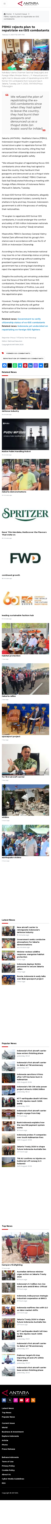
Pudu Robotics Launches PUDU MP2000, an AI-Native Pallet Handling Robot (25, 450)
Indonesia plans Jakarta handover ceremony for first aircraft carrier (24, 775)
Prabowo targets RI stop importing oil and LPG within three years (30, 1358)
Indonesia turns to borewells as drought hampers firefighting (22, 1263)
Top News (7, 1226)
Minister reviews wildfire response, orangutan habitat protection (25, 654)
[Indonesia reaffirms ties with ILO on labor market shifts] (8, 1311)
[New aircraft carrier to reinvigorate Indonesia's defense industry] (25, 394)
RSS (4, 1483)
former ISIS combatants (18, 353)
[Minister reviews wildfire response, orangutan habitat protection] (25, 638)
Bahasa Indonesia (10, 1457)
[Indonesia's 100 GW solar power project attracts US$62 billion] (8, 1090)
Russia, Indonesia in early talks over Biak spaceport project (22, 735)
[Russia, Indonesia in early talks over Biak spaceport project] (25, 719)
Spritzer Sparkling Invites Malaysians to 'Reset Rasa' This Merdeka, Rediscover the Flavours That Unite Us (25, 532)
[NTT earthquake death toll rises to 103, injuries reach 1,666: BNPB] (8, 1102)
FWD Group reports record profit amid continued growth (21, 573)
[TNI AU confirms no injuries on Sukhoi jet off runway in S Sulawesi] (8, 1162)
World (4, 1427)
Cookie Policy (8, 1470)
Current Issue (21, 14)
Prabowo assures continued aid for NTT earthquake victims (22, 856)
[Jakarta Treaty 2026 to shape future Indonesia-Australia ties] (8, 1150)
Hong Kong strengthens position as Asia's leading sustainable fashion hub (23, 614)
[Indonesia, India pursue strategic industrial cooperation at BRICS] (8, 1299)
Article (5, 1440)
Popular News (9, 1043)
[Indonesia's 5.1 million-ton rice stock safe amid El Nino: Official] (8, 1287)
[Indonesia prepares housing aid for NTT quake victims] (25, 800)
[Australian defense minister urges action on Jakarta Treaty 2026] (8, 1275)
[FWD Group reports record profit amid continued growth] (25, 558)
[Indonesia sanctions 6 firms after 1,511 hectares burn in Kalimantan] (8, 1078)
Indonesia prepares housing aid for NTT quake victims (25, 815)
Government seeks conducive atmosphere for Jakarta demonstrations (25, 490)
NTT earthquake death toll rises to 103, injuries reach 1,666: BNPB (32, 1101)
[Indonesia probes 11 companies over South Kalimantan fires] (8, 1138)
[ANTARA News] (28, 3)
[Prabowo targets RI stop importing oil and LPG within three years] (8, 1359)
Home (9, 14)
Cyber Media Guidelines (13, 1479)
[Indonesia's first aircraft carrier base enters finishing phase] (8, 1054)
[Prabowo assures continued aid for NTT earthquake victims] (25, 840)
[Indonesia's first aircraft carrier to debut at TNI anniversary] (8, 1066)
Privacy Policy (8, 1466)
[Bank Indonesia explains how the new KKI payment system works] (8, 1126)
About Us (6, 1474)
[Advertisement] (25, 890)
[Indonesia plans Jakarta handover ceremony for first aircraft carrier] (25, 759)
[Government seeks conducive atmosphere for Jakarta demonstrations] (25, 474)
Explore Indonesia (10, 1436)
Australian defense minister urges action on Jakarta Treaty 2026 (31, 1274)
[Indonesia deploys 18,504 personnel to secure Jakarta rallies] (25, 679)
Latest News (8, 920)
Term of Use (7, 1461)
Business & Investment (13, 1432)
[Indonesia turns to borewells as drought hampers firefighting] (25, 1247)
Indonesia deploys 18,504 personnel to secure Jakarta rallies (25, 694)
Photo (5, 1445)
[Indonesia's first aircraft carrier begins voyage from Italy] (8, 1114)
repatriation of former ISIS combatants (23, 358)
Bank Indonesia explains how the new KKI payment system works (31, 1125)
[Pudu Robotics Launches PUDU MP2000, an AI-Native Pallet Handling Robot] (25, 434)
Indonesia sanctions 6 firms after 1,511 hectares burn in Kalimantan (30, 1077)
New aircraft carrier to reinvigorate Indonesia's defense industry (25, 409)
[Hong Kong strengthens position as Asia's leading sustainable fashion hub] (25, 598)
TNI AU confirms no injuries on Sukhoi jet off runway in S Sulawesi (31, 1161)
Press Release (8, 1449)
